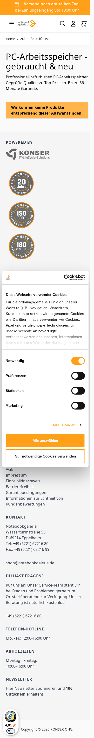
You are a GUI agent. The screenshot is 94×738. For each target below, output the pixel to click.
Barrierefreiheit (20, 486)
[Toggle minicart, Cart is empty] (84, 23)
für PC (44, 38)
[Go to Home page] (27, 23)
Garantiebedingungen (26, 492)
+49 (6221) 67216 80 (30, 543)
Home (10, 38)
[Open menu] (11, 23)
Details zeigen (63, 425)
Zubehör (27, 38)
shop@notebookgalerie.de (30, 563)
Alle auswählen (45, 440)
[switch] (78, 376)
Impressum (16, 475)
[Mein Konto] (73, 23)
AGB (9, 469)
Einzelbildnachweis (23, 481)
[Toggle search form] (62, 23)
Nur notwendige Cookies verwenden (45, 456)
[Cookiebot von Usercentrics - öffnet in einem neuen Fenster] (64, 277)
